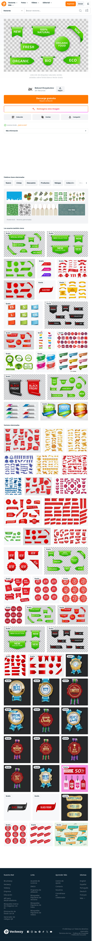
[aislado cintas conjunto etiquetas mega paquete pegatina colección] (72, 267)
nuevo (8, 182)
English (81, 880)
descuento (31, 182)
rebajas (58, 182)
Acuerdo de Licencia (34, 881)
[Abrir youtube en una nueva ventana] (51, 931)
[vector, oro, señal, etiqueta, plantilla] (64, 410)
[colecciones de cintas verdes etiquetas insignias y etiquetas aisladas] (67, 386)
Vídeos (34, 2)
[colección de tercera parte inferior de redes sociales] (21, 410)
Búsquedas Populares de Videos (35, 911)
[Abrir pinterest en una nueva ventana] (39, 931)
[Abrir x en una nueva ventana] (47, 931)
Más (10, 5)
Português (82, 887)
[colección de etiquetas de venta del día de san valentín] (74, 777)
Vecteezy (7, 883)
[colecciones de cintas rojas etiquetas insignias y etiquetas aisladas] (19, 288)
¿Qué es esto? (22, 125)
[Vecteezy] (3, 3)
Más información (12, 130)
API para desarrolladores (10, 898)
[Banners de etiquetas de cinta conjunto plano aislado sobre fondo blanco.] (73, 288)
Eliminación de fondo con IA (10, 911)
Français (81, 893)
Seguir (60, 90)
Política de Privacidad (78, 933)
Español (81, 883)
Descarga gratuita (46, 99)
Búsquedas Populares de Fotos (35, 904)
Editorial (46, 2)
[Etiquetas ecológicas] (19, 360)
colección (70, 182)
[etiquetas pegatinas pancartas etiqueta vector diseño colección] (45, 339)
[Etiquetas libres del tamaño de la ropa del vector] (23, 314)
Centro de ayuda (58, 881)
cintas (19, 182)
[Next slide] (82, 182)
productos (45, 182)
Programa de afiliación (35, 890)
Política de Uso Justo (77, 935)
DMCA (32, 885)
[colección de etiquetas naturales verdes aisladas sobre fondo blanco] (66, 559)
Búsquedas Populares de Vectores (35, 896)
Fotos (23, 2)
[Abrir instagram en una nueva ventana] (32, 931)
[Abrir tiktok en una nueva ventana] (43, 931)
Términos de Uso (80, 932)
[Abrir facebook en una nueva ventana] (28, 931)
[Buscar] (80, 10)
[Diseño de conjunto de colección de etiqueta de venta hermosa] (46, 360)
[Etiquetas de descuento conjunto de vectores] (73, 360)
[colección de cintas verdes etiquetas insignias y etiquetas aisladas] (24, 243)
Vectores (11, 2)
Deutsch (81, 890)
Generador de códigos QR (9, 917)
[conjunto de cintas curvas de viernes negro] (24, 386)
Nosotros (57, 889)
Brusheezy (8, 880)
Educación (8, 893)
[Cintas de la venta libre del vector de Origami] (71, 833)
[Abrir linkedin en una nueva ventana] (36, 931)
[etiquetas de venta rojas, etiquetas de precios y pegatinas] (46, 664)
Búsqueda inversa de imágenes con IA (11, 904)
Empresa (7, 890)
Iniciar (80, 4)
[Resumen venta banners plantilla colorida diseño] (46, 267)
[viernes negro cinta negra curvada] (17, 806)
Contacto (57, 885)
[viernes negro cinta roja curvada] (46, 288)
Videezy (7, 887)
